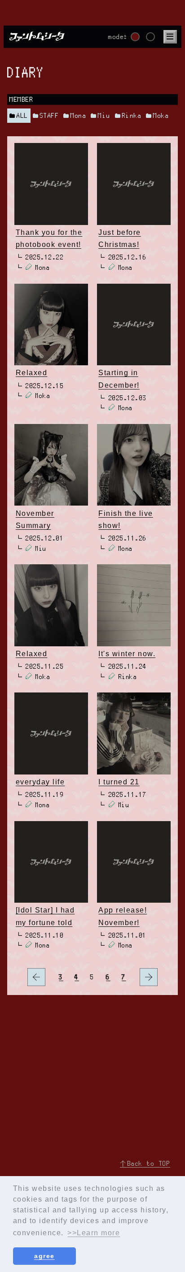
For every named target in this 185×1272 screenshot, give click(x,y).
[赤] (135, 36)
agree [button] (44, 1255)
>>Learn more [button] (93, 1233)
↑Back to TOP (145, 1163)
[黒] (150, 36)
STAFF (49, 115)
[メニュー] (170, 36)
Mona (78, 115)
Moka (161, 115)
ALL (22, 115)
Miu (104, 115)
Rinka (132, 115)
